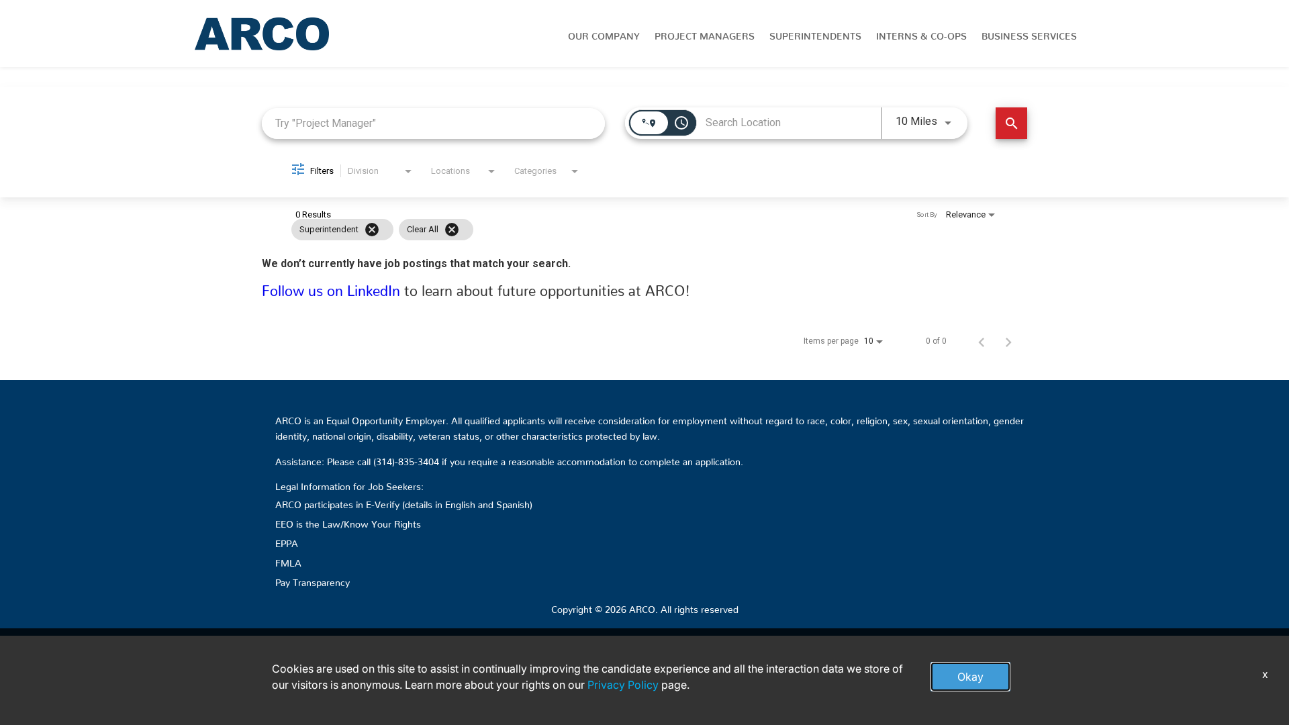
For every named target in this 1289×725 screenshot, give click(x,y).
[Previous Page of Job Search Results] (981, 341)
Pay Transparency (312, 580)
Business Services (1029, 33)
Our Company (604, 33)
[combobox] (433, 123)
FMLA (288, 560)
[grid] (618, 229)
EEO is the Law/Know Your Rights (348, 521)
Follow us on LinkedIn (333, 287)
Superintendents (815, 33)
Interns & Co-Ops (921, 33)
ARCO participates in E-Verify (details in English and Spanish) (403, 502)
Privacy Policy (623, 684)
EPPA (286, 541)
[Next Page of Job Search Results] (1008, 341)
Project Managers (705, 33)
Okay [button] (970, 676)
